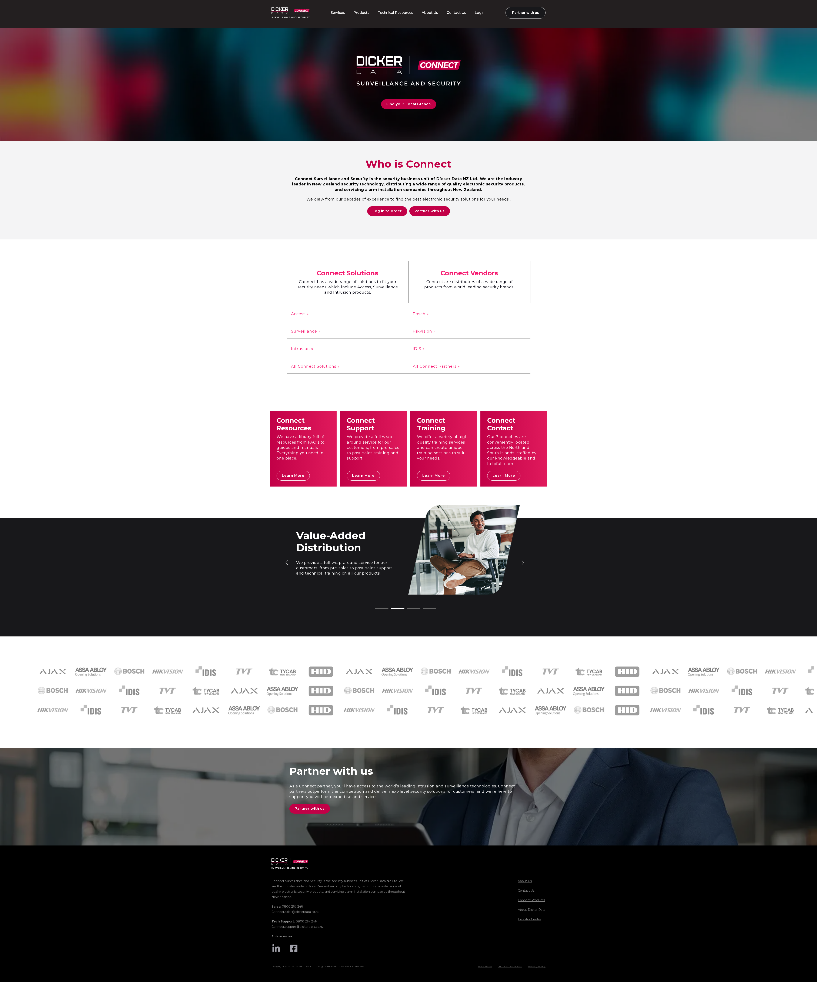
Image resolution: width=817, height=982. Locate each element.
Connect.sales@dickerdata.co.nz (295, 912)
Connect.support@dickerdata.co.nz (297, 927)
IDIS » (419, 348)
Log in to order (387, 211)
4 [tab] (425, 609)
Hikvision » (424, 331)
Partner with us (430, 211)
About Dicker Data (532, 910)
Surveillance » (305, 331)
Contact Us (526, 890)
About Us (525, 881)
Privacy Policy (537, 966)
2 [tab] (393, 609)
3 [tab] (409, 609)
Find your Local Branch (408, 104)
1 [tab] (377, 609)
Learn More (293, 476)
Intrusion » (302, 348)
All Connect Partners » (436, 366)
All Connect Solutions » (315, 366)
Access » (300, 314)
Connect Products (531, 900)
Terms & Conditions (510, 966)
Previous (287, 562)
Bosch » (421, 314)
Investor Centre (529, 919)
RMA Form (485, 966)
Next (522, 562)
